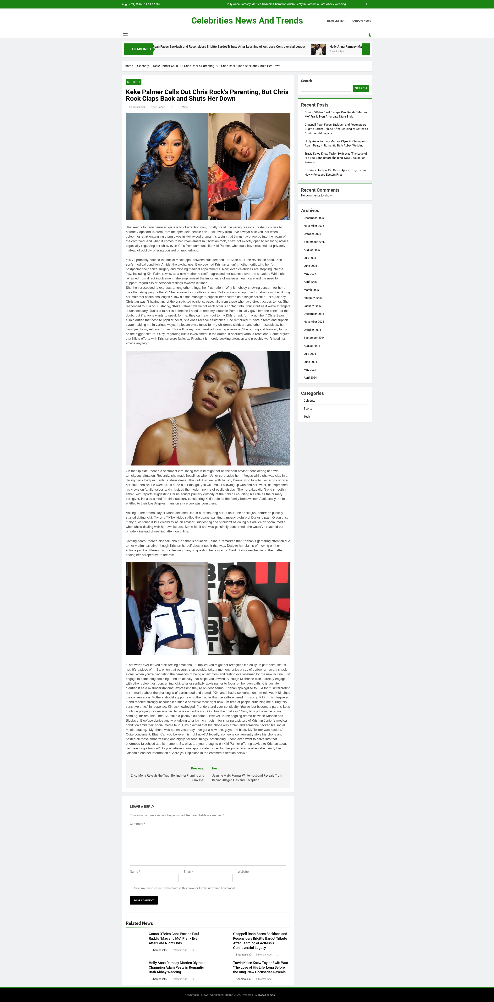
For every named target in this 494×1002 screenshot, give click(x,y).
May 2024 (310, 370)
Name (135, 871)
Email (189, 871)
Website (243, 871)
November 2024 (314, 321)
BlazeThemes (266, 994)
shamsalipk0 (137, 106)
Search (306, 81)
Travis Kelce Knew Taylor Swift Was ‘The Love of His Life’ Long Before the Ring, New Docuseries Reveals (278, 4)
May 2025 (310, 274)
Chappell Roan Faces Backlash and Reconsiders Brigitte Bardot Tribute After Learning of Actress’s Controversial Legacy (165, 46)
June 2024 (310, 362)
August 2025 (312, 250)
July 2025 (310, 258)
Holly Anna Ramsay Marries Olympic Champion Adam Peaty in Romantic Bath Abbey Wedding (337, 46)
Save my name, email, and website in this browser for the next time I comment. (185, 888)
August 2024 (312, 346)
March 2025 (311, 290)
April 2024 (310, 377)
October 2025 (312, 234)
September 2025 (314, 242)
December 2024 (314, 314)
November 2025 (314, 226)
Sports (308, 408)
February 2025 (313, 298)
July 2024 (310, 353)
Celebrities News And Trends (247, 20)
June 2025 (310, 265)
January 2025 (312, 306)
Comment (137, 824)
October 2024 (312, 330)
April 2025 (310, 282)
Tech (307, 416)
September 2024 (314, 337)
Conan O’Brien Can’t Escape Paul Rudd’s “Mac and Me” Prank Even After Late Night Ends (174, 938)
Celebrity (133, 82)
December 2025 (314, 218)
